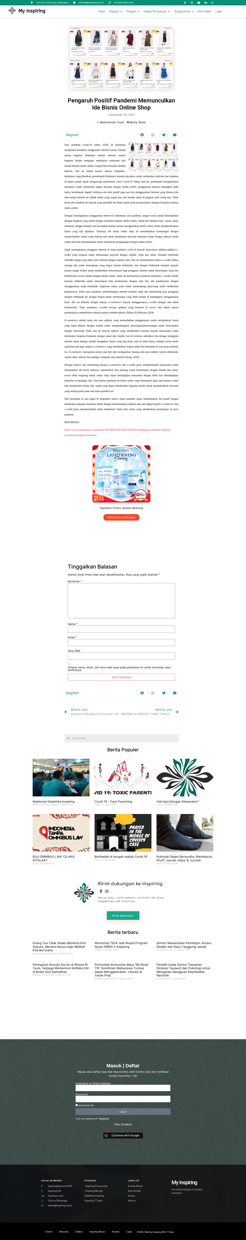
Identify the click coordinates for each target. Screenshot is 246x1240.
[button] (142, 135)
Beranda (63, 1231)
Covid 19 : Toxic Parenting (113, 801)
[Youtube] (198, 2)
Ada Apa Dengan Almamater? (177, 801)
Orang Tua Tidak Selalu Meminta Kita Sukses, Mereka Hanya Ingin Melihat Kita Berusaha (59, 946)
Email (72, 637)
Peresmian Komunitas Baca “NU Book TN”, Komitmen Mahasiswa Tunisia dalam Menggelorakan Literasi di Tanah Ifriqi (121, 970)
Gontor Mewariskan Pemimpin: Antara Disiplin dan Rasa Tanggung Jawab (183, 944)
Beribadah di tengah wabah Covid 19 (121, 856)
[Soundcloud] (205, 2)
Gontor (49, 1231)
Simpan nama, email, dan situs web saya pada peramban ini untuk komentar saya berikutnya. (119, 668)
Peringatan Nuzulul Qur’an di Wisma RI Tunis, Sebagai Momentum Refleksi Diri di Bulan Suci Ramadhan (61, 968)
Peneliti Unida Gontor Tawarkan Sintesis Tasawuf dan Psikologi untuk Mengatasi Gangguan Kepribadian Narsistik (183, 970)
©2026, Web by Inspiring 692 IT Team (155, 1232)
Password (81, 1094)
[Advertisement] (121, 542)
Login (219, 11)
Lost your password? (86, 1118)
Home (101, 11)
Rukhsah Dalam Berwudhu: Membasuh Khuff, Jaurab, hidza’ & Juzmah (184, 858)
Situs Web (74, 650)
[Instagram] (191, 2)
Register (104, 1118)
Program (131, 11)
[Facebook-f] (185, 2)
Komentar (75, 581)
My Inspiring (31, 11)
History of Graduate (155, 11)
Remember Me (86, 1105)
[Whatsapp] (212, 2)
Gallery (79, 1231)
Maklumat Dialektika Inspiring (54, 801)
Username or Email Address (93, 1083)
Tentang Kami (182, 11)
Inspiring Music (97, 1231)
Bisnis (142, 122)
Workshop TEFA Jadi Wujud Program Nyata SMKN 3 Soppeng (121, 944)
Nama (72, 624)
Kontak (115, 1231)
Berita (133, 122)
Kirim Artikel (204, 11)
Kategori (114, 11)
